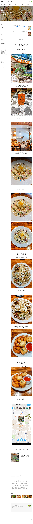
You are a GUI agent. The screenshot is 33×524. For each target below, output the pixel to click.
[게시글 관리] (14, 475)
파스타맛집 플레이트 (15, 32)
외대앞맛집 (2, 53)
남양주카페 (5, 44)
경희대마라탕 (2, 50)
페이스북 (1, 68)
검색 (29, 1)
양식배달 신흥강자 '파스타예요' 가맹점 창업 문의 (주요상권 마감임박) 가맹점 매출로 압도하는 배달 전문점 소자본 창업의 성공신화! (19, 28)
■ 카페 (10, 4)
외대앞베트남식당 (3, 59)
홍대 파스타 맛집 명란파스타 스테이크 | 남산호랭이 (18, 487)
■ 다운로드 (27, 4)
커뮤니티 (4, 43)
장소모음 (5, 51)
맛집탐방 (5, 52)
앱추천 (6, 54)
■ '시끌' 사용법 (20, 4)
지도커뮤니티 (2, 44)
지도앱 (1, 54)
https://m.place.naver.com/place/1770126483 (18, 31)
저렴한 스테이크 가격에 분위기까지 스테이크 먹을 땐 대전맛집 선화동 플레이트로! (19, 34)
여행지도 (2, 43)
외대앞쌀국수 (2, 51)
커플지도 (4, 49)
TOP (31, 519)
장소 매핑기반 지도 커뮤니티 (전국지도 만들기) (18, 506)
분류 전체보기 (2, 24)
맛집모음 (5, 50)
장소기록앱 (2, 45)
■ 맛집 (5, 4)
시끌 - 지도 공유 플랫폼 (7, 1)
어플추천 (5, 55)
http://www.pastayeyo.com (16, 25)
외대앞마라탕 (5, 53)
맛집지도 (5, 45)
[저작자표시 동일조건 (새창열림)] (20, 475)
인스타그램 (3, 68)
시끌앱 (3, 54)
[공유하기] (13, 475)
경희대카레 (2, 55)
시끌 (6, 59)
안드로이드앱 (2, 52)
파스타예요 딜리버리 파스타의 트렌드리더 (18, 26)
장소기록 (2, 49)
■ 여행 (15, 4)
